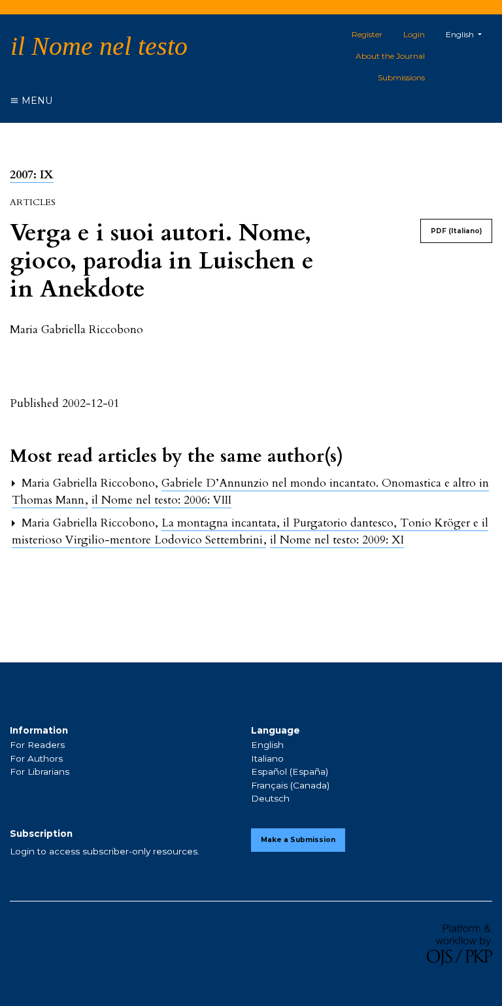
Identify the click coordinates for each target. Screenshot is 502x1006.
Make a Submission (298, 840)
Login (414, 34)
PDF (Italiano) (456, 231)
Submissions (401, 77)
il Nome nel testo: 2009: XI (337, 539)
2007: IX (32, 174)
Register (367, 34)
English (267, 744)
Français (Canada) (290, 785)
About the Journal (390, 56)
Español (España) (289, 771)
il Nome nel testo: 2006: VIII (161, 500)
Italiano (267, 758)
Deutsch (270, 798)
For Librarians (39, 771)
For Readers (37, 744)
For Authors (36, 758)
